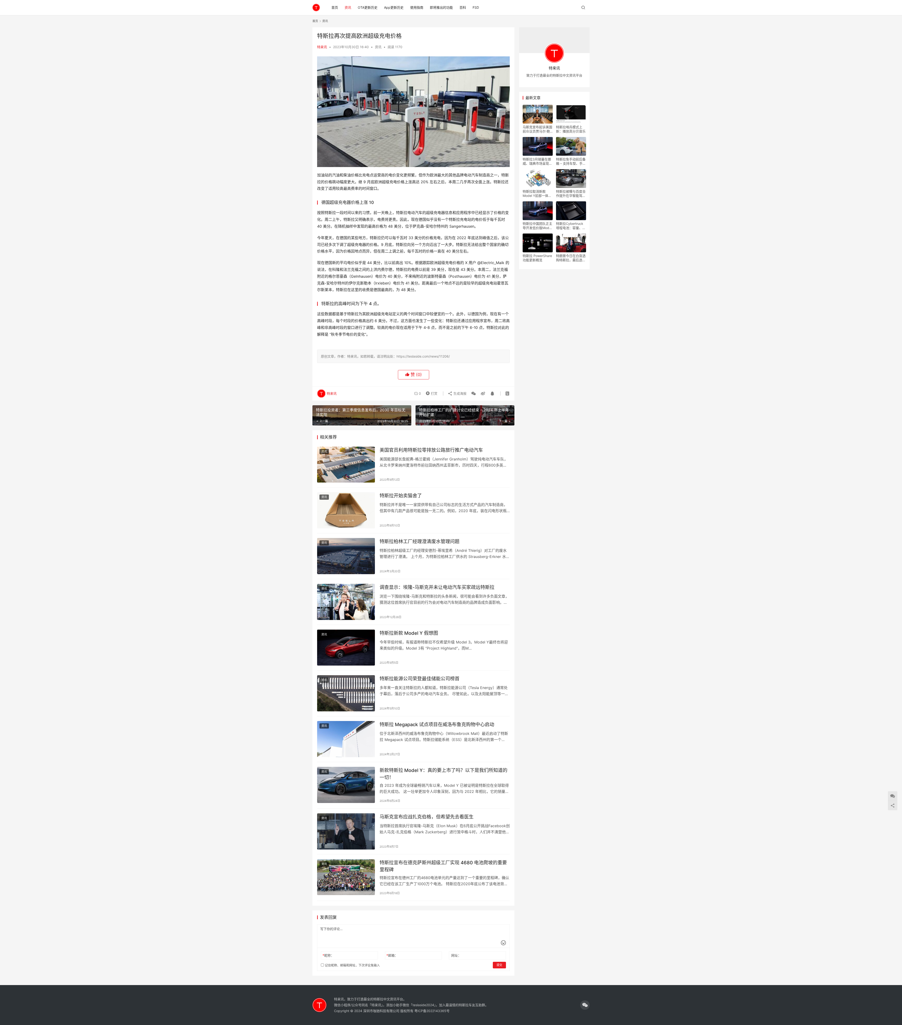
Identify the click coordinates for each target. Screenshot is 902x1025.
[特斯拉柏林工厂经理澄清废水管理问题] (346, 556)
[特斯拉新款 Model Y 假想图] (346, 648)
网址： (456, 955)
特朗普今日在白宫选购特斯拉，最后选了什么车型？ (571, 258)
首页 (334, 7)
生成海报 (459, 393)
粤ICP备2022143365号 (432, 1011)
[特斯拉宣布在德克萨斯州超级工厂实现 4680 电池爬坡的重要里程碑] (346, 877)
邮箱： (392, 955)
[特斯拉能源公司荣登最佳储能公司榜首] (346, 693)
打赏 (430, 392)
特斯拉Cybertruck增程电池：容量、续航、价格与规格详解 (571, 226)
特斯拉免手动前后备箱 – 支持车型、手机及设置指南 (571, 161)
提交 (499, 965)
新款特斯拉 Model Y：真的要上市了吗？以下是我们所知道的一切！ (443, 774)
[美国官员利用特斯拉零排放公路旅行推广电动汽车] (346, 465)
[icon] (585, 1005)
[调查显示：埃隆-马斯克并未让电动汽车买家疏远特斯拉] (346, 602)
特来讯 (322, 47)
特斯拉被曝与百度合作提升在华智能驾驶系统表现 (571, 193)
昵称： (328, 955)
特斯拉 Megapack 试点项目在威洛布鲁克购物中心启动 (437, 724)
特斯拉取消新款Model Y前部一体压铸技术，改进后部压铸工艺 (537, 193)
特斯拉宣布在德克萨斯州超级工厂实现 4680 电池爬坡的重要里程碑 (443, 866)
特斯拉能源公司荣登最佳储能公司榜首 (419, 679)
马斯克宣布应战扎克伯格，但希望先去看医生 (427, 817)
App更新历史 (394, 7)
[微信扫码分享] (473, 393)
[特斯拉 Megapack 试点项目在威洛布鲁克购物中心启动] (346, 739)
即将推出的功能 (441, 7)
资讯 (348, 7)
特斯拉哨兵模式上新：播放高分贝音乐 (571, 129)
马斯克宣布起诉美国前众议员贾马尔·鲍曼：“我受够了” (537, 129)
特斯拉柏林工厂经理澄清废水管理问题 (419, 541)
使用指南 (416, 7)
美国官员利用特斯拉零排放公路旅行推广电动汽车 (431, 450)
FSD (476, 7)
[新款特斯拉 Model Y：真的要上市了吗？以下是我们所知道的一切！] (346, 785)
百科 (462, 7)
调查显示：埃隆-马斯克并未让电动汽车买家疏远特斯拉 (437, 587)
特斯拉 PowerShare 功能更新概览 (537, 258)
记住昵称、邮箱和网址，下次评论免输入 (352, 965)
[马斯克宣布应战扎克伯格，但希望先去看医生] (346, 831)
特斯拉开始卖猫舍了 (401, 496)
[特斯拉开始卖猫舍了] (346, 510)
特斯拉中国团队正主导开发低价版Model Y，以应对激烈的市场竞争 (537, 226)
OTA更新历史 (367, 7)
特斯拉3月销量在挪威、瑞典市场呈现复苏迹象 (537, 161)
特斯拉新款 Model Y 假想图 (409, 633)
